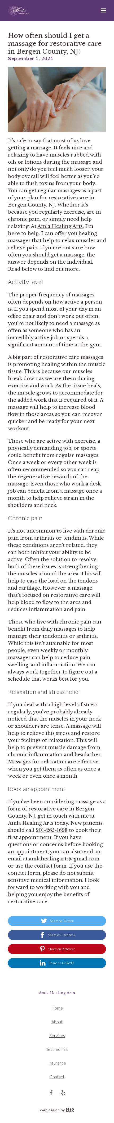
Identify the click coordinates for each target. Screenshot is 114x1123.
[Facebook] (51, 1093)
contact (43, 866)
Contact (57, 1076)
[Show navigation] (102, 11)
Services (57, 1035)
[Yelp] (63, 1093)
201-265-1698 (52, 830)
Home (57, 1007)
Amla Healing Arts (60, 226)
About (57, 1021)
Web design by (53, 1110)
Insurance (57, 1062)
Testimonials (57, 1049)
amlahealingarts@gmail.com (64, 859)
